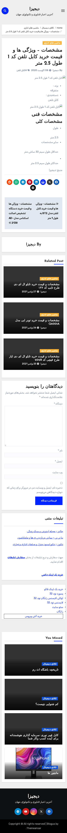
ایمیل (58, 461)
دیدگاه (58, 403)
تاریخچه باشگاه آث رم (45, 669)
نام (60, 450)
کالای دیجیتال (50, 664)
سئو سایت (57, 607)
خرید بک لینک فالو (53, 589)
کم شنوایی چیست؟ (47, 704)
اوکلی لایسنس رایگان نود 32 (48, 598)
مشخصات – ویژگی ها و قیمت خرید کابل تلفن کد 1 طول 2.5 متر (35, 57)
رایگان (60, 611)
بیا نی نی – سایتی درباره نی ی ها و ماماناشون (40, 537)
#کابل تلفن (22, 70)
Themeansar (33, 828)
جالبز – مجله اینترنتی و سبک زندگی (45, 531)
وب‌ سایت (57, 472)
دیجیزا (34, 9)
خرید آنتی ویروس (33, 616)
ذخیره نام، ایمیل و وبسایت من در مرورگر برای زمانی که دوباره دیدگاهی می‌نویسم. (34, 490)
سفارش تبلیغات (16, 557)
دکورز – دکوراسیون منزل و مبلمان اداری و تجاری (38, 544)
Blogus (51, 823)
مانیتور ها (53, 773)
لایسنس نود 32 (55, 602)
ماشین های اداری (52, 43)
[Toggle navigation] (62, 11)
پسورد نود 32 (56, 593)
